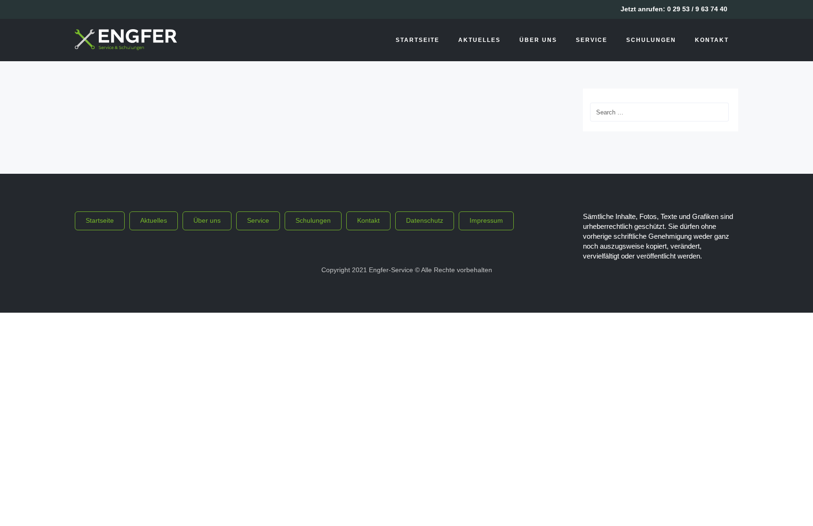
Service (591, 40)
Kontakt (712, 40)
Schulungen (651, 40)
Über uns (538, 40)
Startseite (417, 40)
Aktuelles (479, 40)
